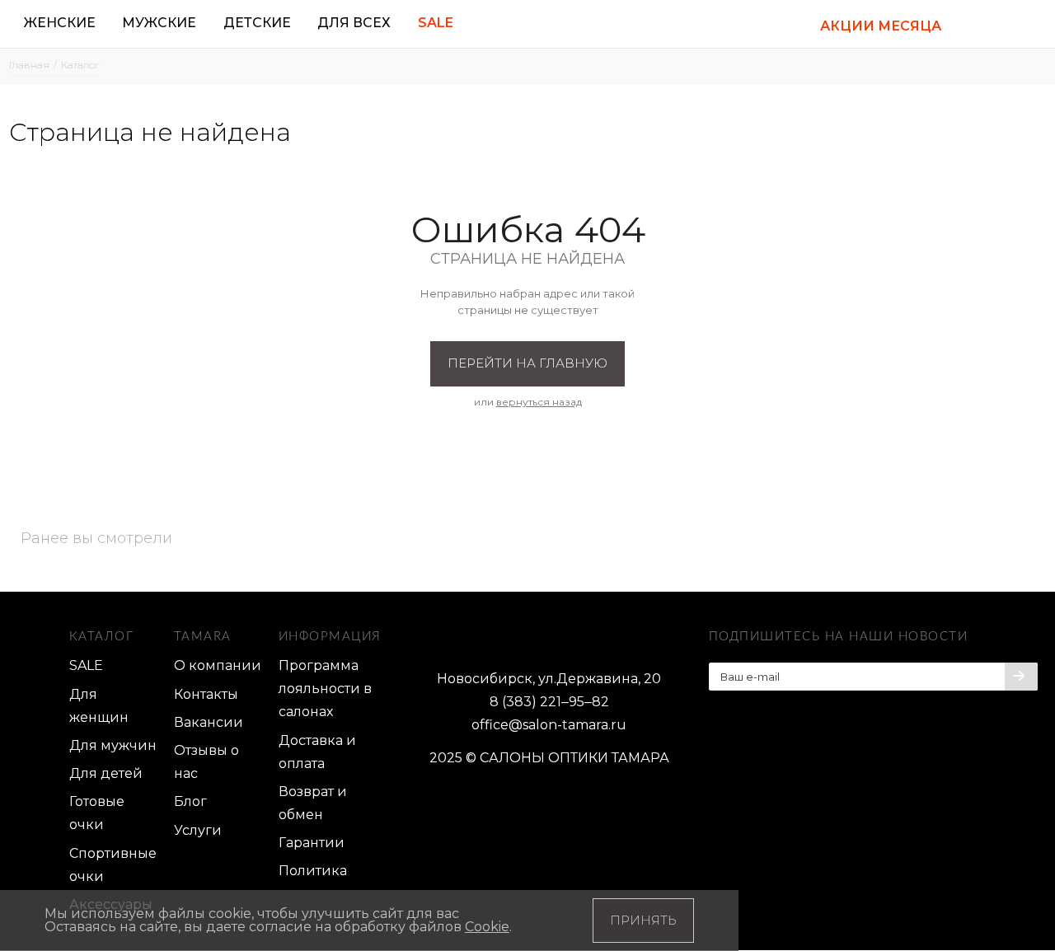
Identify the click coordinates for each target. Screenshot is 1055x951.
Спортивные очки (113, 865)
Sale (435, 22)
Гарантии (312, 842)
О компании (217, 665)
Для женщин (99, 705)
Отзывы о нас (206, 762)
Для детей (106, 773)
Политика (313, 870)
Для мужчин (113, 745)
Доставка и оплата (317, 752)
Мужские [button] (159, 22)
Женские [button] (60, 22)
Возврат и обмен (313, 803)
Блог (190, 801)
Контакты (206, 694)
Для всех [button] (354, 22)
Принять (643, 920)
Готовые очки (96, 813)
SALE (86, 665)
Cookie (487, 927)
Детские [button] (257, 22)
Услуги (198, 830)
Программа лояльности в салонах (325, 688)
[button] (976, 24)
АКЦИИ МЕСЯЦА (880, 26)
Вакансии (208, 722)
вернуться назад (539, 402)
